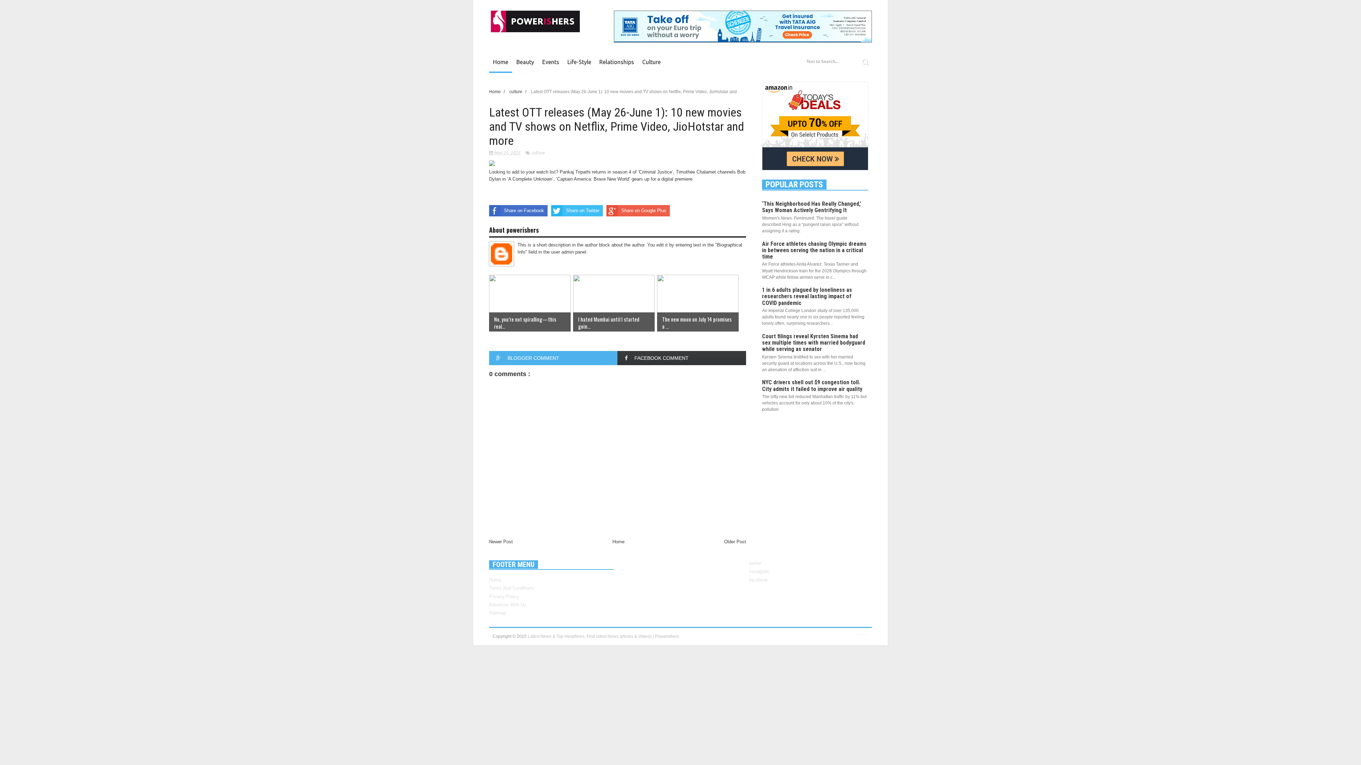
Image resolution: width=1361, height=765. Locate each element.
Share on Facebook (524, 210)
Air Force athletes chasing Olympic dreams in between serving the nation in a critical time (814, 250)
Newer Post (501, 541)
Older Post (735, 541)
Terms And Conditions (511, 588)
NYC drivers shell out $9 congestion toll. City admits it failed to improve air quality (812, 385)
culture (651, 62)
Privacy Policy (504, 596)
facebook (758, 580)
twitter (755, 563)
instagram (759, 571)
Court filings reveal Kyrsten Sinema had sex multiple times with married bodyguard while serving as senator (813, 342)
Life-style (579, 62)
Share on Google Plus (643, 210)
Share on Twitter (582, 210)
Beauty (525, 62)
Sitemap (497, 613)
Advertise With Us (507, 604)
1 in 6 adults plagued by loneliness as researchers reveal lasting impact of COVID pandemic (807, 296)
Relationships (616, 62)
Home (500, 62)
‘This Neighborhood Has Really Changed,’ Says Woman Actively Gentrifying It (811, 207)
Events (550, 62)
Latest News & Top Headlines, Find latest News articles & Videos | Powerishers (603, 636)
